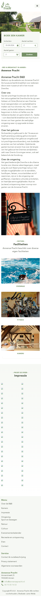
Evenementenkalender (11, 533)
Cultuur (4, 529)
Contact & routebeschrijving (13, 557)
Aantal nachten (27, 41)
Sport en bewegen (9, 520)
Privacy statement (9, 561)
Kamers (4, 508)
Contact (4, 546)
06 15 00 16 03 (10, 585)
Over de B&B (6, 504)
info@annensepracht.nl (14, 582)
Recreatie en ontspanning (12, 537)
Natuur (4, 524)
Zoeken (29, 54)
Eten (3, 542)
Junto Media (30, 594)
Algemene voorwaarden (11, 566)
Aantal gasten (9, 50)
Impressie (5, 513)
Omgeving (6, 517)
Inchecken (7, 41)
